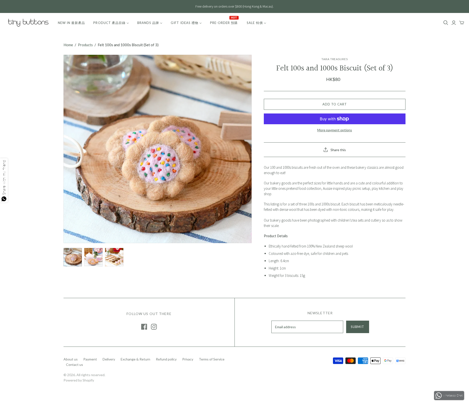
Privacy (187, 359)
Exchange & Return (135, 359)
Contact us (74, 364)
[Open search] (445, 22)
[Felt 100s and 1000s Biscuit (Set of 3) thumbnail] (73, 257)
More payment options (334, 130)
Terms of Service (211, 359)
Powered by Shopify (79, 380)
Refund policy (166, 359)
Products (85, 45)
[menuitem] (71, 23)
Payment (90, 359)
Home (68, 45)
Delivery (109, 359)
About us (71, 359)
